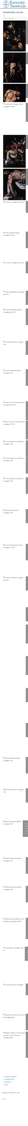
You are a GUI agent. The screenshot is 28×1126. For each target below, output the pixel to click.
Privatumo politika (11, 1077)
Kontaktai (8, 1082)
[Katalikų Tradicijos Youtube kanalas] (8, 1069)
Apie (6, 1084)
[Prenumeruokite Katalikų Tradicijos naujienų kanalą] (3, 1069)
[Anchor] (24, 12)
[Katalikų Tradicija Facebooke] (5, 1069)
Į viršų (4, 1099)
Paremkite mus (9, 1079)
